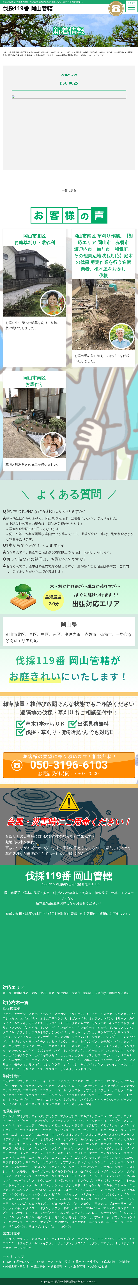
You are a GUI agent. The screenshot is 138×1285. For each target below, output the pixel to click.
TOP (8, 1262)
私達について (25, 1262)
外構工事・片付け (16, 1266)
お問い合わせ (98, 1266)
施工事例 (39, 1266)
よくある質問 (76, 1266)
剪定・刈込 (46, 1262)
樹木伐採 (64, 1262)
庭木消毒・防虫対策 (117, 1262)
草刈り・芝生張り (87, 1262)
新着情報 (56, 1266)
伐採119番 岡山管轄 (65, 1281)
